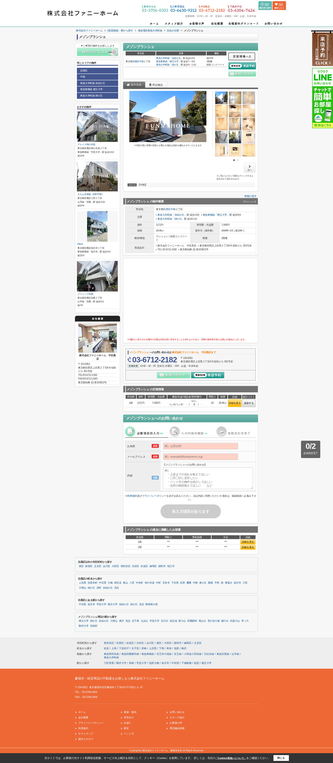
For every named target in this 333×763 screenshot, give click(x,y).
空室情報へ (241, 56)
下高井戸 (124, 648)
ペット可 (129, 733)
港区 (81, 566)
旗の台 (225, 621)
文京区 (97, 566)
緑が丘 (175, 64)
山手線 (236, 653)
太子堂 (135, 648)
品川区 (106, 566)
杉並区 (144, 566)
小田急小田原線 (193, 653)
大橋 (110, 582)
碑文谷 (118, 582)
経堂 (196, 663)
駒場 (210, 582)
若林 (144, 648)
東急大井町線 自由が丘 (92, 83)
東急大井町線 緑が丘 (91, 95)
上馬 (114, 648)
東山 (125, 582)
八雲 (132, 582)
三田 (245, 582)
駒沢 (184, 648)
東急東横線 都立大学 (91, 89)
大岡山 (82, 587)
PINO (80, 244)
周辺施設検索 (177, 728)
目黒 (182, 582)
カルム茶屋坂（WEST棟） (90, 194)
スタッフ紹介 (177, 717)
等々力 (245, 621)
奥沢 (121, 621)
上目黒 (82, 582)
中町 (158, 582)
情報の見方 (250, 196)
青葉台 (228, 582)
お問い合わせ (177, 712)
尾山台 (202, 621)
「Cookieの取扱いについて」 (230, 758)
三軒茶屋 (109, 663)
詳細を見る (235, 403)
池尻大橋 (154, 663)
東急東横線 (161, 61)
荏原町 (94, 626)
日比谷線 (209, 653)
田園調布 (192, 621)
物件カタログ (85, 739)
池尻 (177, 648)
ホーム (82, 712)
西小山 (182, 621)
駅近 (126, 728)
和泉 (169, 648)
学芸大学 (101, 604)
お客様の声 (176, 722)
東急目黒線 (223, 653)
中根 (141, 61)
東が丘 (203, 582)
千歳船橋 (187, 663)
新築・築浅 (130, 712)
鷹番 (189, 582)
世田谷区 (125, 566)
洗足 (116, 587)
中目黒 (102, 582)
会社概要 (83, 717)
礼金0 (127, 722)
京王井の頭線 (164, 653)
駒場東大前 (151, 604)
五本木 (166, 582)
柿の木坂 (150, 582)
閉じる (281, 757)
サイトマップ (85, 733)
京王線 (178, 653)
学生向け (129, 717)
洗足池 (173, 621)
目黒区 (135, 61)
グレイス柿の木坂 (86, 144)
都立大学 (174, 61)
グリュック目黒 (85, 294)
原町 (99, 587)
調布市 (162, 566)
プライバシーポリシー (154, 495)
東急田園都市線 (130, 653)
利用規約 (132, 495)
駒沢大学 (84, 626)
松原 (107, 648)
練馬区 (153, 566)
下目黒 (174, 582)
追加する (249, 403)
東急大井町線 (163, 58)
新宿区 (88, 566)
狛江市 (171, 566)
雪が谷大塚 (214, 621)
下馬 (162, 648)
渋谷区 (135, 566)
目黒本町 (93, 582)
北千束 (135, 621)
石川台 (164, 621)
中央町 (139, 582)
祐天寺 (237, 582)
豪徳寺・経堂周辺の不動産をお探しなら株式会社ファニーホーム (119, 678)
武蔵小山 (235, 621)
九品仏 (144, 621)
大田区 (115, 566)
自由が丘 (176, 58)
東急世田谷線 (112, 653)
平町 (216, 582)
